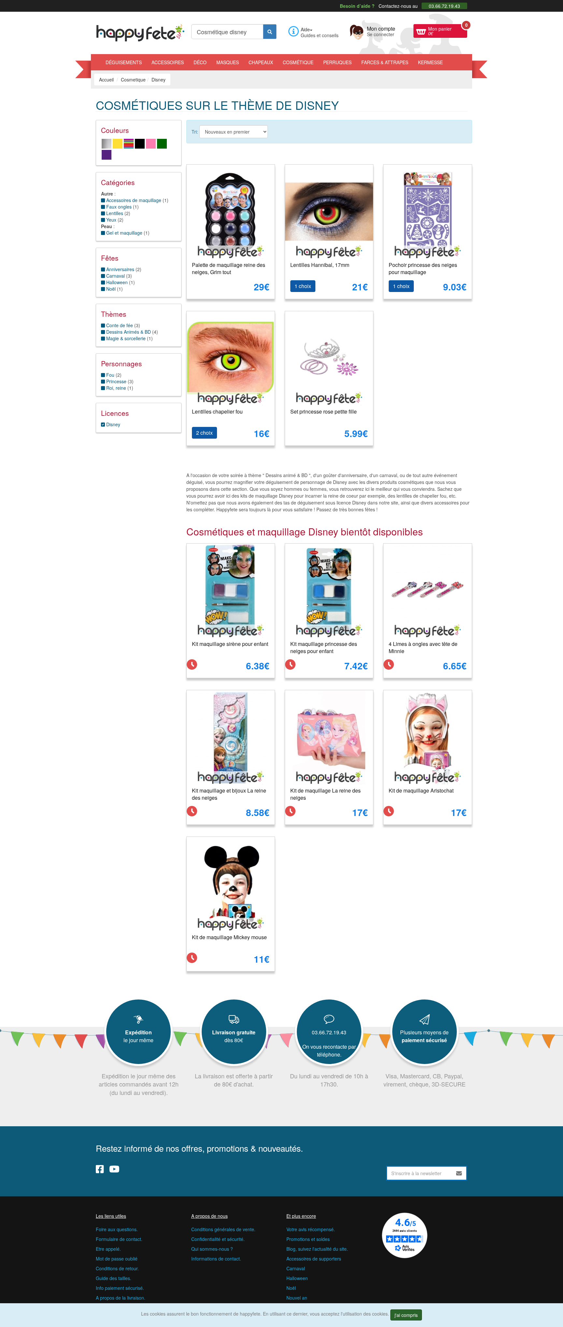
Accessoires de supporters (313, 1258)
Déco (200, 62)
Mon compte (381, 30)
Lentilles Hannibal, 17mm (319, 265)
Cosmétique (298, 62)
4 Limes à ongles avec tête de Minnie (423, 647)
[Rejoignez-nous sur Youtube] (114, 1169)
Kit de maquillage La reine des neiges (325, 794)
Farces (384, 62)
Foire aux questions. (117, 1229)
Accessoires (168, 62)
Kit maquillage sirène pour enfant (230, 644)
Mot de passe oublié (116, 1258)
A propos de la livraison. (120, 1297)
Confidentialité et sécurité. (218, 1239)
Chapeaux (261, 62)
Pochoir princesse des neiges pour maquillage (423, 268)
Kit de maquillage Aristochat (421, 790)
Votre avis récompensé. (310, 1229)
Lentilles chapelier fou (217, 411)
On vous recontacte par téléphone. (329, 1050)
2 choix (204, 432)
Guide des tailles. (113, 1278)
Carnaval (295, 1268)
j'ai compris (406, 1315)
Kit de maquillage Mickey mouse (229, 937)
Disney (112, 424)
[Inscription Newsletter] (459, 1173)
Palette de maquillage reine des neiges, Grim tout (228, 268)
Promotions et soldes (308, 1239)
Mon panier (447, 30)
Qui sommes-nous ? (212, 1249)
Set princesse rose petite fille (323, 411)
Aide (305, 29)
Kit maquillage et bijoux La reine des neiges (229, 794)
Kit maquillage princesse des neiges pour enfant (323, 647)
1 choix (303, 286)
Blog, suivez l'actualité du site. (317, 1249)
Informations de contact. (216, 1258)
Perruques (337, 62)
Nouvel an (296, 1297)
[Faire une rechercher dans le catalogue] (269, 31)
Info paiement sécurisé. (120, 1288)
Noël (291, 1288)
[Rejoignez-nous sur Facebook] (100, 1169)
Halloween (297, 1278)
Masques (227, 62)
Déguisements (124, 62)
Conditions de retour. (117, 1268)
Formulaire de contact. (119, 1239)
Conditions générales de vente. (223, 1229)
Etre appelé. (108, 1249)
